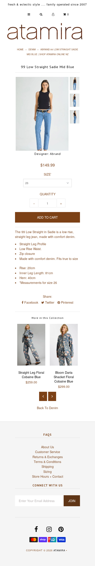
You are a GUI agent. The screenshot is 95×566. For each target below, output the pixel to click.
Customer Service (47, 452)
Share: (47, 296)
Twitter (49, 302)
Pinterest (66, 302)
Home (20, 49)
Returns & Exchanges (47, 457)
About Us (47, 447)
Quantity (47, 194)
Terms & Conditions (47, 461)
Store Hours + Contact (47, 476)
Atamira (59, 550)
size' (47, 174)
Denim (32, 49)
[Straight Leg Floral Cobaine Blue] (31, 364)
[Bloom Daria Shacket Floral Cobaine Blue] (64, 364)
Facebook (30, 302)
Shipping (48, 466)
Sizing (47, 471)
